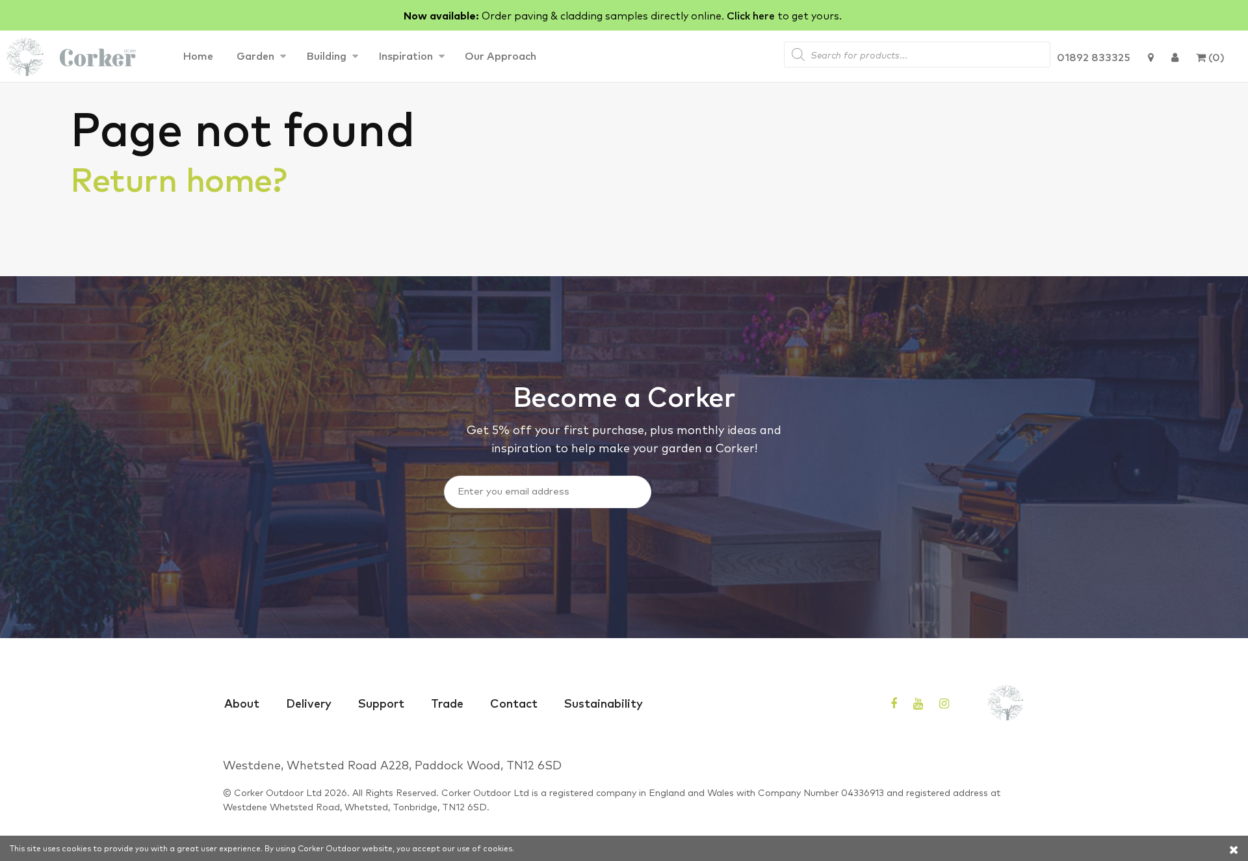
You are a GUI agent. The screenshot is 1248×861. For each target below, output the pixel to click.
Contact (514, 702)
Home (198, 55)
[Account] (1174, 56)
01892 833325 (1093, 56)
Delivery (309, 702)
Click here (751, 15)
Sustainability (603, 702)
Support (381, 702)
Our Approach (500, 55)
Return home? (178, 177)
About (241, 702)
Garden (255, 55)
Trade (447, 702)
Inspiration (405, 55)
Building (326, 55)
